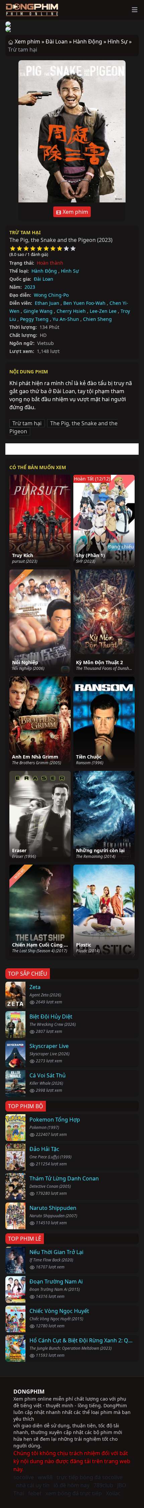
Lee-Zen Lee (103, 311)
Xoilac (113, 1493)
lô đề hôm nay (71, 1485)
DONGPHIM (29, 1391)
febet (35, 1493)
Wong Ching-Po (51, 295)
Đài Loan (43, 279)
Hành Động (44, 271)
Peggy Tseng (34, 319)
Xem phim (74, 211)
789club (103, 1485)
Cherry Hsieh (71, 311)
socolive (23, 1477)
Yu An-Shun (66, 319)
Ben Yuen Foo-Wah (84, 303)
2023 (29, 287)
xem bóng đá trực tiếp (74, 1493)
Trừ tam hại (25, 232)
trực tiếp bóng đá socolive (90, 1477)
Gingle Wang (38, 311)
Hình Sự (70, 271)
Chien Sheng (97, 319)
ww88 (45, 1477)
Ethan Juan (47, 303)
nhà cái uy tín (33, 1485)
